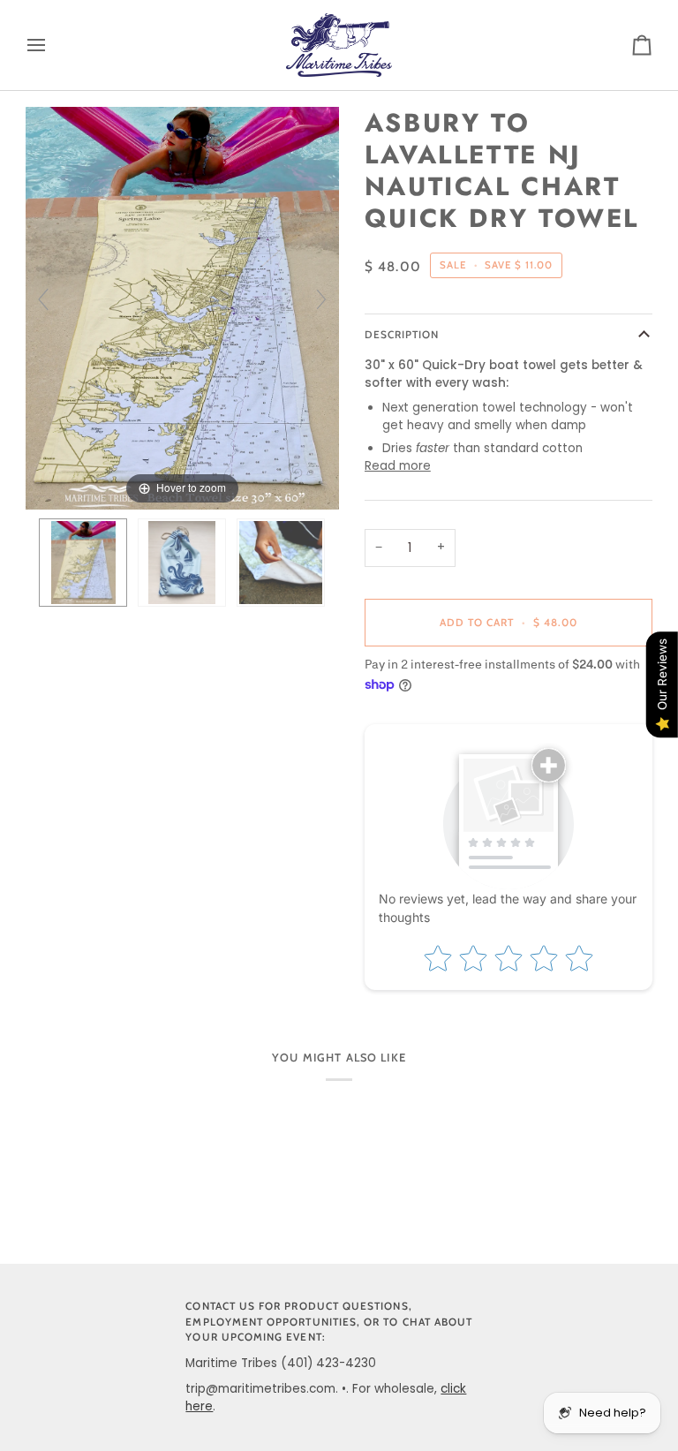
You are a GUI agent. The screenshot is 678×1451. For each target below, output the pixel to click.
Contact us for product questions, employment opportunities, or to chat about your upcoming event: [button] (328, 1322)
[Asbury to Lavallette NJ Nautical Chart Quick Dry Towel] (83, 562)
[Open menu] (52, 45)
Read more (398, 465)
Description (402, 335)
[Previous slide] (43, 299)
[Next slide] (321, 299)
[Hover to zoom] (182, 307)
